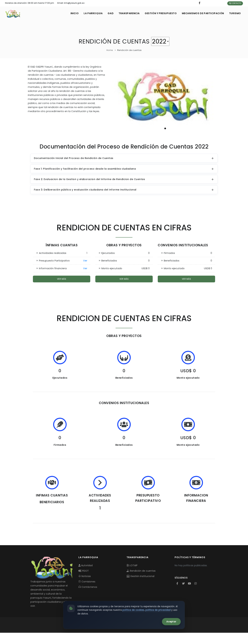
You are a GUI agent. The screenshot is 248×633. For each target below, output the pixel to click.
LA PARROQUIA (93, 13)
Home (109, 50)
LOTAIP (133, 565)
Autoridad (86, 565)
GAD (111, 13)
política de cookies (133, 610)
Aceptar (171, 621)
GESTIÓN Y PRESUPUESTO (161, 13)
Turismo (235, 13)
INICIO (75, 13)
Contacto (236, 3)
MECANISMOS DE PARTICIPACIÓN (203, 13)
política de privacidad (158, 610)
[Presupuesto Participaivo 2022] (165, 98)
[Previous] (113, 98)
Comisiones (88, 581)
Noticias (86, 576)
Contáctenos (89, 587)
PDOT (85, 570)
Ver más (61, 278)
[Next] (216, 98)
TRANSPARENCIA (129, 13)
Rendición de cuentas (142, 570)
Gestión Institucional (142, 576)
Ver (85, 260)
